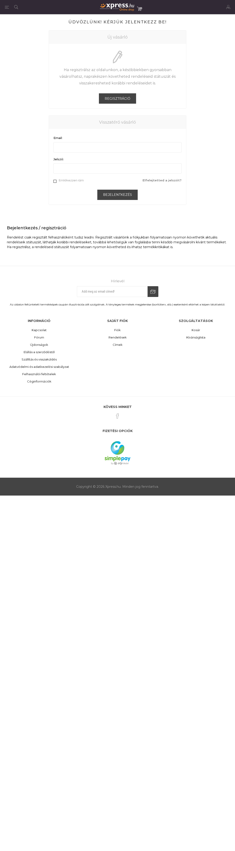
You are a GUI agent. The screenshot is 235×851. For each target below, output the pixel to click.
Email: (57, 138)
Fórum (39, 337)
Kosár (196, 330)
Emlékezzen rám (71, 180)
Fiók (117, 330)
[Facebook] (117, 416)
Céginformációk (39, 381)
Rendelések (118, 337)
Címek (118, 344)
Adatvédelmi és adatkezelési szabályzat (39, 367)
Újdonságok (39, 344)
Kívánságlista (195, 337)
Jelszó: (58, 159)
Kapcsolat (39, 330)
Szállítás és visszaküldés (39, 359)
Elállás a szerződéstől (39, 352)
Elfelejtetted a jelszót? (162, 180)
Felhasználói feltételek (39, 374)
